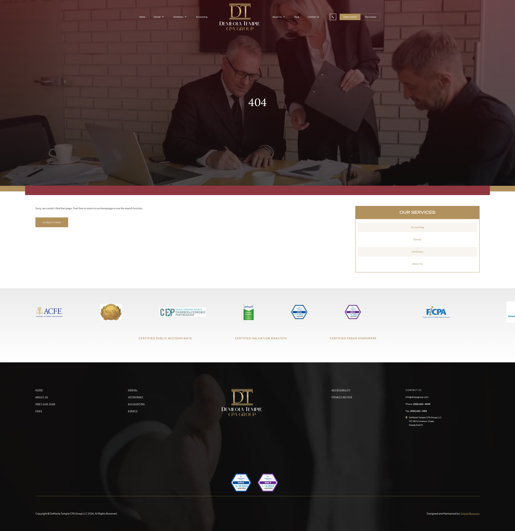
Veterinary (417, 251)
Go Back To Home (52, 222)
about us (41, 397)
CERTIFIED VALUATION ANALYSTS (261, 338)
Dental (417, 239)
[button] (159, 17)
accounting (136, 404)
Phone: (418, 404)
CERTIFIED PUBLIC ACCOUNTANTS (165, 338)
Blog (296, 16)
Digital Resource (470, 513)
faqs (38, 411)
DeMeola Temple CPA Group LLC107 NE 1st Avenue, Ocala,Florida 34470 (425, 421)
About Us (417, 263)
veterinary (135, 397)
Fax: (416, 411)
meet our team (45, 404)
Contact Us (313, 16)
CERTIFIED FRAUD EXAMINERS (353, 338)
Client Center (350, 16)
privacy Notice (342, 397)
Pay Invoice (370, 16)
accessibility (341, 390)
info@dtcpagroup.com (417, 397)
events (133, 411)
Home (142, 16)
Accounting (201, 16)
